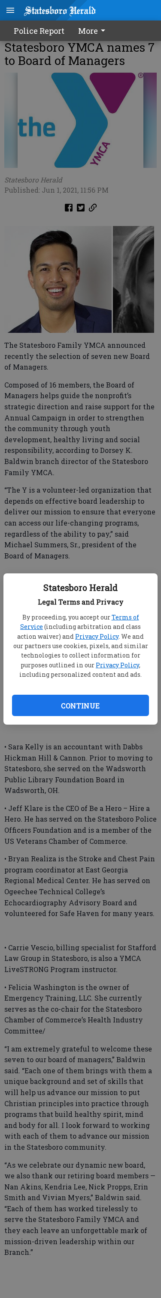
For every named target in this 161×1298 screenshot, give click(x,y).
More (88, 31)
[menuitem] (94, 31)
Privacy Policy (96, 636)
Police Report (39, 31)
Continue (80, 705)
